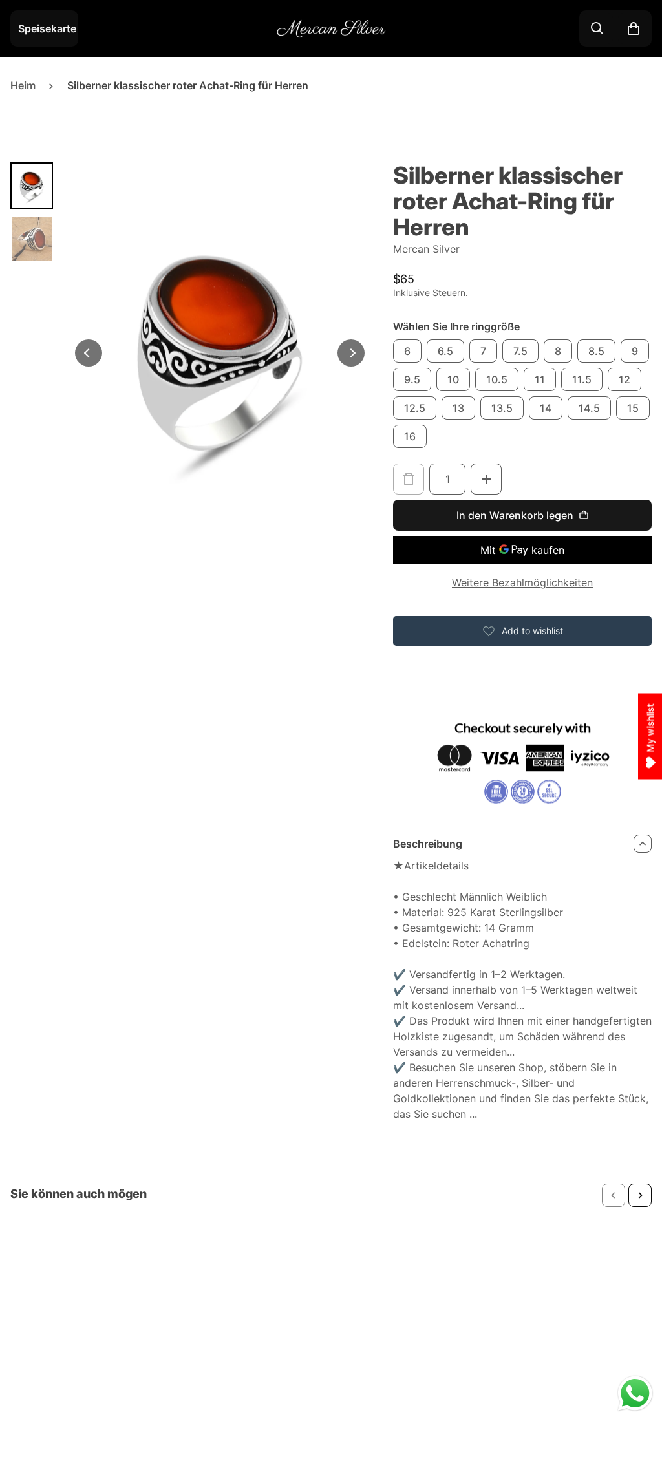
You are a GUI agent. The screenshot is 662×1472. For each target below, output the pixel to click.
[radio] (407, 351)
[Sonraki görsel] (351, 353)
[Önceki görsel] (88, 353)
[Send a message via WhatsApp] (635, 1393)
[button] (613, 1195)
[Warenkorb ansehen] (633, 28)
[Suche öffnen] (597, 28)
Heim (23, 85)
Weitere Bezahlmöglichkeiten (522, 582)
